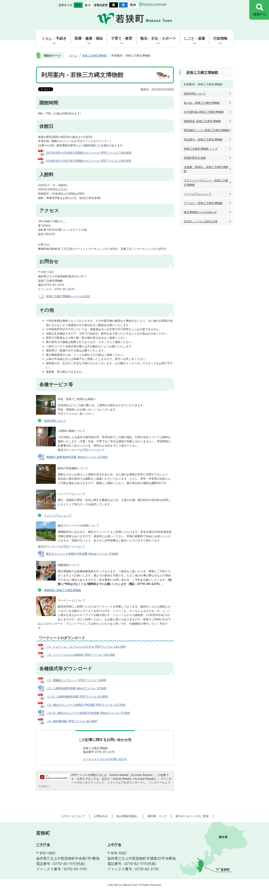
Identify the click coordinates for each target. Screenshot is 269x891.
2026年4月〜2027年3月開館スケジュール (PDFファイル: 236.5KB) (88, 160)
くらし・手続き (54, 38)
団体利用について (55, 420)
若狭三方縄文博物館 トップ (201, 148)
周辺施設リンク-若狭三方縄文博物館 (206, 130)
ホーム (73, 55)
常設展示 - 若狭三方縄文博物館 (203, 139)
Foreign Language (154, 4)
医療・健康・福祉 (89, 38)
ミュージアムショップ (57, 515)
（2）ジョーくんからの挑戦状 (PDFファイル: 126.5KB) (80, 654)
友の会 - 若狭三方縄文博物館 (202, 102)
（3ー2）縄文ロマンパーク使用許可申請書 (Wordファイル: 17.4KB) (88, 712)
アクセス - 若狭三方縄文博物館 (203, 203)
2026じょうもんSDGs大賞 (201, 221)
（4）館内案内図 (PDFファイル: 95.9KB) (71, 721)
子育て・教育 (121, 38)
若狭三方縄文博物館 (94, 55)
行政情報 (220, 38)
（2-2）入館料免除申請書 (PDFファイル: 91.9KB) (77, 696)
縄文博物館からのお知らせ (200, 212)
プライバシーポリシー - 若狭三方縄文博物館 (206, 182)
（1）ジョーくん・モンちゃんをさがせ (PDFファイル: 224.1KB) (86, 646)
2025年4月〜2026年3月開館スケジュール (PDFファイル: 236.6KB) (89, 152)
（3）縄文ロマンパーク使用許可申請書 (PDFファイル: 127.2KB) (86, 704)
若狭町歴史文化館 (195, 157)
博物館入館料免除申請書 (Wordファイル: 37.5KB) (77, 457)
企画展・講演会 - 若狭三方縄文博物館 (206, 169)
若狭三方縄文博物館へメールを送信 (68, 296)
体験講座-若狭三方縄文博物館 (62, 590)
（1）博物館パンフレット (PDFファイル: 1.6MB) (76, 680)
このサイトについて (72, 816)
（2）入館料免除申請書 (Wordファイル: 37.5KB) (76, 688)
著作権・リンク (157, 816)
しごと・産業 (194, 38)
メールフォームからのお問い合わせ (105, 759)
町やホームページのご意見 (192, 816)
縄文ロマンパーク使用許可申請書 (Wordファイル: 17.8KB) (82, 553)
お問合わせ (101, 816)
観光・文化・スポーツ (158, 38)
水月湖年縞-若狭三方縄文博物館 (204, 111)
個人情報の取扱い (128, 816)
